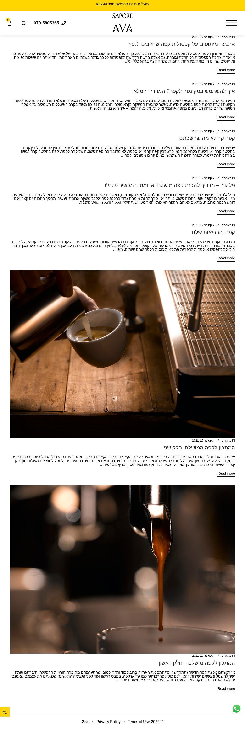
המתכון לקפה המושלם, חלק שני (199, 448)
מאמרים (226, 37)
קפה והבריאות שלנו (213, 232)
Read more (226, 70)
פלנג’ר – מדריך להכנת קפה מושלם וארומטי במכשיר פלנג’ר (169, 185)
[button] (5, 712)
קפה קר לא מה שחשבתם (207, 138)
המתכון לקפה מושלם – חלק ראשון (197, 663)
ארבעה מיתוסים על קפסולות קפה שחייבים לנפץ (182, 44)
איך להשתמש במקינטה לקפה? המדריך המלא (184, 91)
